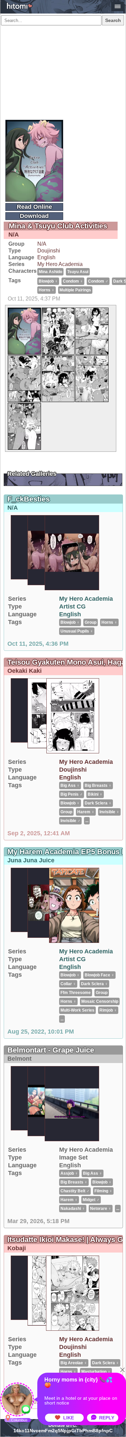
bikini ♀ (95, 794)
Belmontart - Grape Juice (50, 1050)
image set (73, 1157)
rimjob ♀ (108, 1010)
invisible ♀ (109, 812)
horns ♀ (46, 290)
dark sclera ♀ (98, 803)
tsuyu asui (77, 271)
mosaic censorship (99, 1001)
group (90, 622)
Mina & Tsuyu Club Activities (58, 226)
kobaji (16, 1248)
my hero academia (60, 264)
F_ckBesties (28, 499)
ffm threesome (75, 992)
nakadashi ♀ (72, 1208)
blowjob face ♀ (99, 975)
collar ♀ (68, 983)
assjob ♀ (69, 1173)
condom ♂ (98, 281)
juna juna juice (30, 860)
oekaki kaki (24, 670)
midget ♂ (91, 1199)
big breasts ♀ (98, 785)
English (46, 257)
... (86, 820)
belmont (19, 1058)
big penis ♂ (71, 794)
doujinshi (48, 250)
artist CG (72, 606)
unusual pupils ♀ (76, 631)
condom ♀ (73, 281)
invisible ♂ (70, 820)
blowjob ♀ (48, 281)
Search (113, 20)
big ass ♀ (70, 785)
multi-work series (77, 1010)
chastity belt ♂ (74, 1191)
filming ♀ (103, 1191)
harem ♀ (85, 812)
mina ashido (50, 271)
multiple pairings (75, 290)
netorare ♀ (100, 1208)
